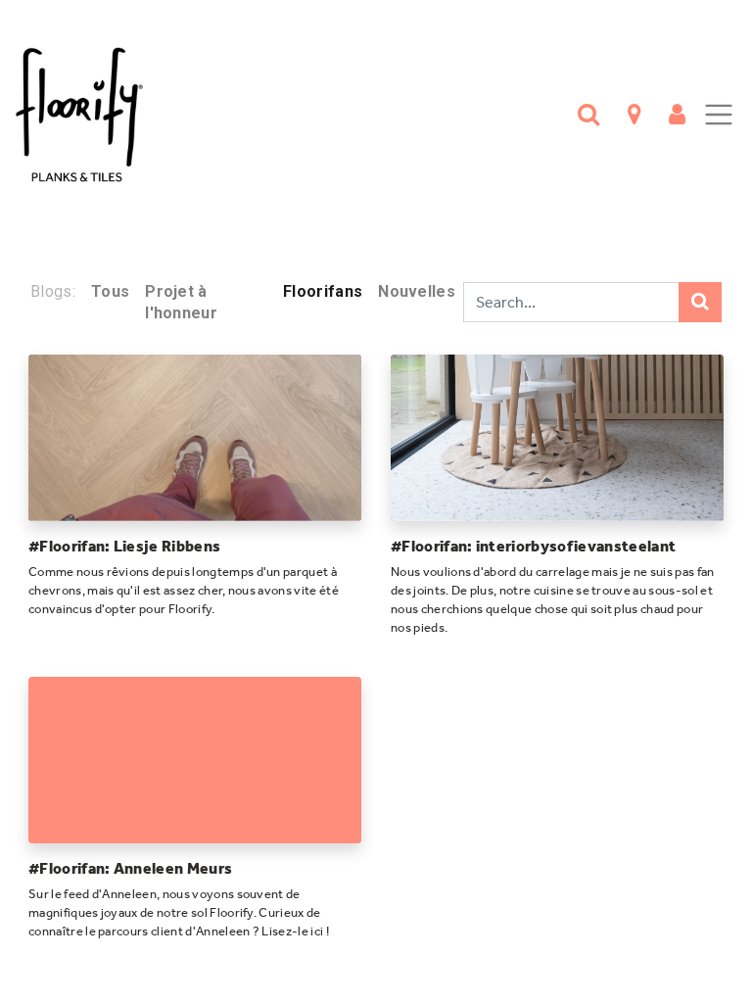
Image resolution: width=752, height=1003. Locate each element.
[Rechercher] (700, 302)
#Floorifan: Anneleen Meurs (130, 868)
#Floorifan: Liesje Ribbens (124, 546)
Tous (110, 291)
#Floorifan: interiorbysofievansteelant (533, 546)
